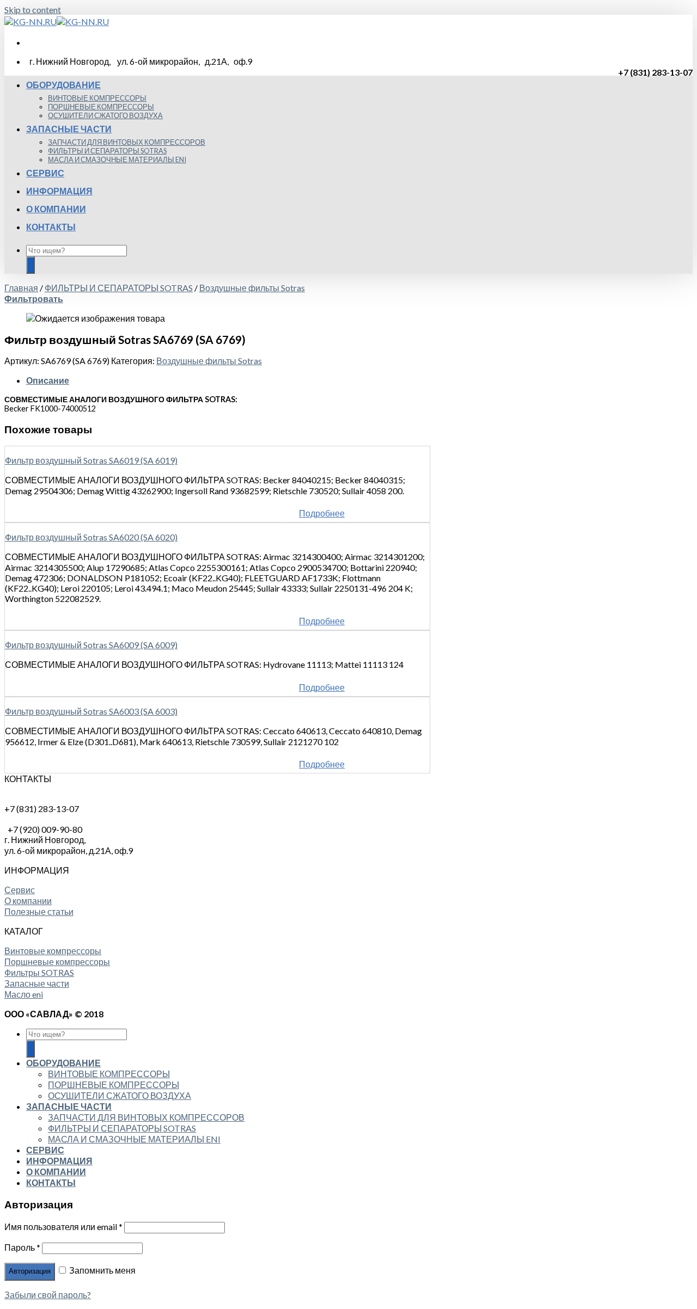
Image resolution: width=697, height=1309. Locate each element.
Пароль (22, 1247)
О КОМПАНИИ (56, 209)
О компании (28, 900)
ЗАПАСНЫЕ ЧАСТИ (69, 129)
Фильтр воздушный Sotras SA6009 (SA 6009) (91, 645)
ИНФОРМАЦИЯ (59, 191)
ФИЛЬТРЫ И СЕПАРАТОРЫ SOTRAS (107, 150)
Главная (21, 287)
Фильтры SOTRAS (39, 972)
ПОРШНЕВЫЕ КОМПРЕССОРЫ (101, 106)
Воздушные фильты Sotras (252, 287)
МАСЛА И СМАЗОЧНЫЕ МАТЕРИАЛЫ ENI (117, 159)
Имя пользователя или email (63, 1226)
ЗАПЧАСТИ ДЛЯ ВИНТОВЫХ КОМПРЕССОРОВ (126, 142)
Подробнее (322, 513)
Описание (47, 380)
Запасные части (36, 983)
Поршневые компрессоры (57, 961)
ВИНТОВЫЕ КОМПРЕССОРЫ (97, 98)
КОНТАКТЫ (51, 227)
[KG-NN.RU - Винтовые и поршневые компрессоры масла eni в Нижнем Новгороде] (56, 21)
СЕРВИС (45, 173)
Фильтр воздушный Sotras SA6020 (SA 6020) (91, 537)
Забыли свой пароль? (47, 1294)
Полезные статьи (39, 911)
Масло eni (23, 994)
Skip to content (32, 9)
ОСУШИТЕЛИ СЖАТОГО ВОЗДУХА (105, 115)
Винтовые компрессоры (52, 950)
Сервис (19, 889)
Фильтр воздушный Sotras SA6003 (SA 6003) (91, 711)
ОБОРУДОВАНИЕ (63, 84)
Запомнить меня (102, 1270)
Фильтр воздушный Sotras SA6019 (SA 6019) (91, 460)
